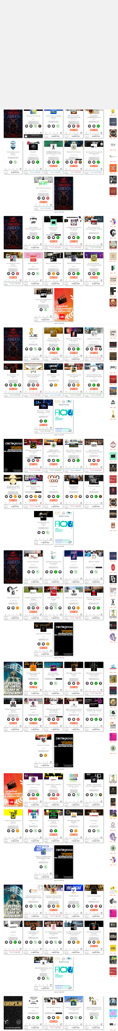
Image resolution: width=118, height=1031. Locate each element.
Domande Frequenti (49, 1019)
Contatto (68, 1019)
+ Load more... (59, 1002)
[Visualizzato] (30, 16)
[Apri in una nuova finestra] (41, 16)
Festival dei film (49, 1023)
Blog (49, 1027)
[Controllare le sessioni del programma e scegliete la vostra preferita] (26, 16)
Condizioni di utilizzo (88, 1019)
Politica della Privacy (88, 1023)
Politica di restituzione (88, 1027)
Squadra (69, 1023)
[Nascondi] (33, 16)
